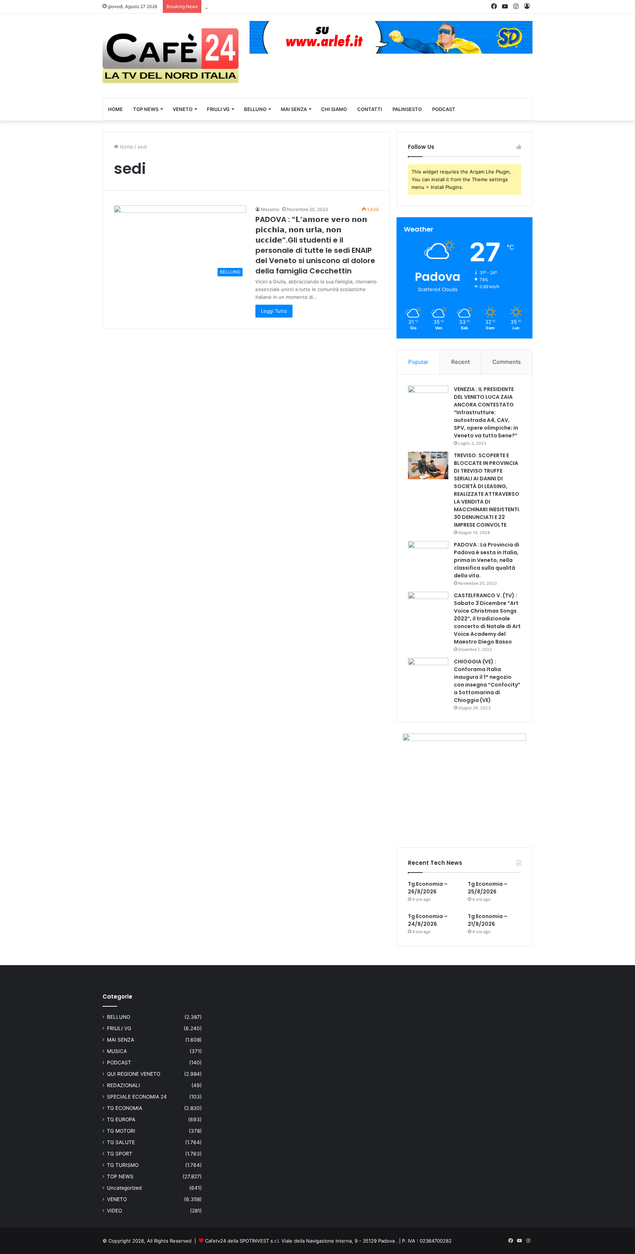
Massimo (270, 209)
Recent (460, 361)
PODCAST (443, 109)
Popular (418, 361)
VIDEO (114, 1211)
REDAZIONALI (123, 1085)
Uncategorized (124, 1188)
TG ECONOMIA (124, 1108)
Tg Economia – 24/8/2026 (428, 920)
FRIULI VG (218, 109)
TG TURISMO (123, 1165)
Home (125, 147)
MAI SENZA (294, 109)
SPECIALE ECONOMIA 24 (137, 1097)
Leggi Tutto (274, 311)
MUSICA (117, 1051)
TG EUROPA (121, 1119)
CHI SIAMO (334, 109)
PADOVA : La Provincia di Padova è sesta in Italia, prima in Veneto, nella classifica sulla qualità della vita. (486, 560)
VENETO (183, 109)
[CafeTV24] (170, 55)
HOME (115, 109)
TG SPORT (119, 1154)
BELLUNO (255, 109)
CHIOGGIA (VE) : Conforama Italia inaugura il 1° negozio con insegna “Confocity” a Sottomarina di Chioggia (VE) (487, 681)
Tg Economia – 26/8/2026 (428, 887)
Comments (506, 361)
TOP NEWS (145, 109)
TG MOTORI (121, 1131)
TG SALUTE (121, 1142)
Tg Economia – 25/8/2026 (234, 6)
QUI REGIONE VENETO (133, 1074)
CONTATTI (369, 109)
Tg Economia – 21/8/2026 (487, 920)
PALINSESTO (407, 109)
